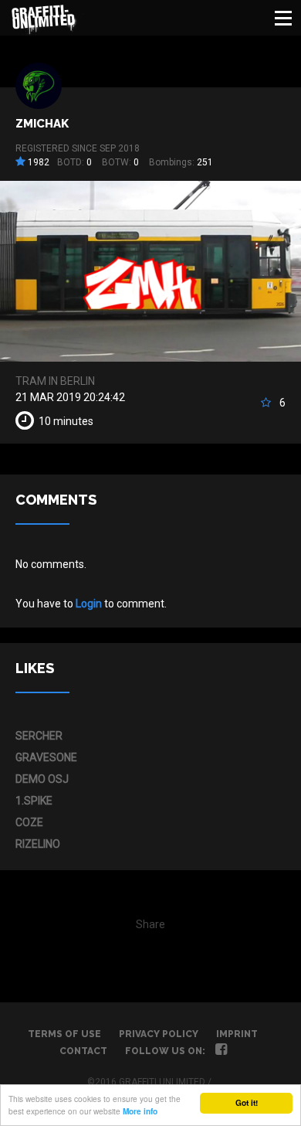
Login (89, 603)
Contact (83, 1051)
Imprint (237, 1034)
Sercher (39, 736)
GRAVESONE (46, 757)
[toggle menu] (283, 17)
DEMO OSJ (42, 779)
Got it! (246, 1102)
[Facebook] (221, 1051)
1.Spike (33, 800)
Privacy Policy (158, 1034)
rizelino (37, 844)
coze (29, 822)
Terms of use (64, 1034)
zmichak (42, 124)
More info (140, 1111)
